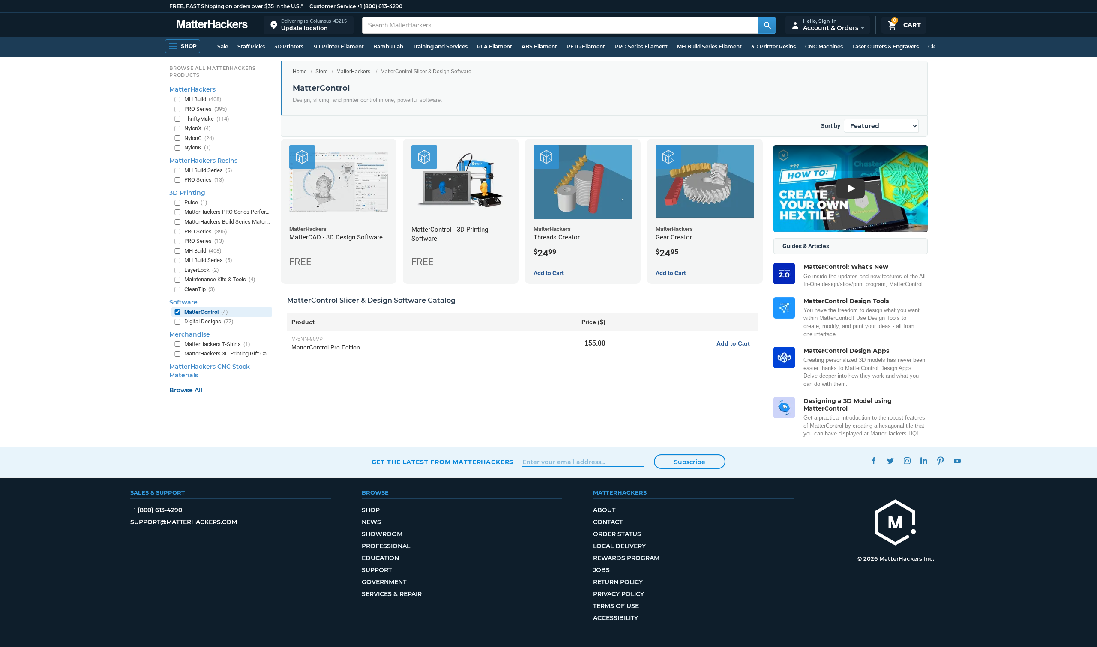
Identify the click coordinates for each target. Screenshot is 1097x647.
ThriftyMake (206, 119)
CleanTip (199, 289)
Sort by (830, 125)
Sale (222, 46)
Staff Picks (251, 46)
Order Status (617, 534)
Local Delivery (619, 546)
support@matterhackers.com (183, 522)
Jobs (601, 570)
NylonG (199, 138)
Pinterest (940, 460)
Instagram (907, 460)
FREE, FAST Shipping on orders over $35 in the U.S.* (236, 6)
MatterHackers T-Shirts (217, 344)
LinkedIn (924, 460)
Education (380, 558)
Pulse (195, 202)
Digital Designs (209, 321)
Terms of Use (616, 606)
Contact (608, 522)
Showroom (382, 534)
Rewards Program (626, 558)
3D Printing (187, 193)
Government (384, 582)
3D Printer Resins (773, 46)
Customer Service (332, 6)
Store (321, 72)
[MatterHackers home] (212, 25)
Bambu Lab (388, 46)
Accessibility (615, 618)
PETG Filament (585, 46)
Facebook (873, 460)
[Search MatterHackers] (767, 25)
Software (183, 302)
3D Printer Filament (338, 46)
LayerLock (201, 270)
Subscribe (689, 462)
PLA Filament (494, 46)
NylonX (197, 128)
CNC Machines (824, 46)
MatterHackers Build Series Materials (227, 221)
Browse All (185, 390)
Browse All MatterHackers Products (212, 71)
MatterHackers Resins (203, 160)
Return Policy (618, 582)
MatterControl (206, 312)
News (371, 522)
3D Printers (288, 46)
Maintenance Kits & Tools (219, 279)
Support (377, 570)
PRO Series (205, 109)
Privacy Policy (618, 594)
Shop (371, 510)
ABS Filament (539, 46)
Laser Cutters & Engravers (885, 46)
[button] (309, 25)
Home (300, 72)
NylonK (197, 147)
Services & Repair (392, 594)
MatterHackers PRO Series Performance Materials (227, 212)
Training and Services (440, 46)
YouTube (957, 460)
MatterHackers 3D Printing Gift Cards (227, 353)
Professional (386, 546)
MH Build (203, 99)
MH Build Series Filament (709, 46)
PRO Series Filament (641, 46)
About (604, 510)
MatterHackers (353, 72)
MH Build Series (208, 170)
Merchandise (189, 334)
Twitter (890, 460)
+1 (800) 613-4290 (379, 6)
